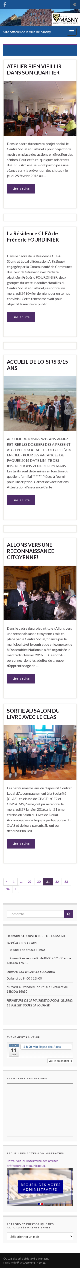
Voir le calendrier (59, 1060)
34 (8, 889)
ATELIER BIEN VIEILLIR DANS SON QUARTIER (34, 69)
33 (66, 881)
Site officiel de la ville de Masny (27, 32)
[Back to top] (70, 1258)
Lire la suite (21, 188)
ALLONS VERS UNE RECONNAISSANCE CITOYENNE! (30, 551)
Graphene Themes (34, 1262)
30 (39, 881)
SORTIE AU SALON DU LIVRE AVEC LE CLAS (33, 714)
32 (57, 881)
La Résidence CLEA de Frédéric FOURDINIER (33, 236)
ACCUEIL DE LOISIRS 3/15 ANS (37, 365)
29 (30, 881)
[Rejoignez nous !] (4, 3)
